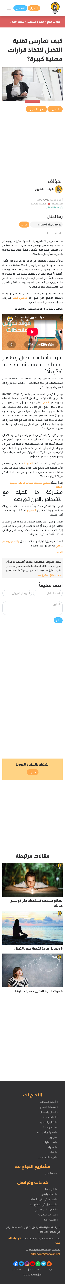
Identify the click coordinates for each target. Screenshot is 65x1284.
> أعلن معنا (51, 1189)
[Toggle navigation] (9, 8)
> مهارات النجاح (49, 1106)
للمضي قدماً (20, 297)
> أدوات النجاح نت (48, 1157)
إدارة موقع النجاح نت (49, 574)
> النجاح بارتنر (50, 1194)
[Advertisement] (32, 145)
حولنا (49, 1269)
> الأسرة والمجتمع (47, 1132)
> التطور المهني (49, 1122)
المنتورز (31, 510)
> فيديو (54, 1137)
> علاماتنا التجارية (48, 1214)
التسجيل (20, 8)
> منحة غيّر (51, 1173)
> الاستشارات (50, 1142)
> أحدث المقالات (49, 1101)
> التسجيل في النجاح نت (44, 1204)
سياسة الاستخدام (20, 1269)
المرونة (28, 463)
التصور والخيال (38, 203)
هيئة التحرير (44, 189)
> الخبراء (53, 1147)
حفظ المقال (53, 207)
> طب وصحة (50, 1127)
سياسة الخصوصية (37, 1269)
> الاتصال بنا (51, 1219)
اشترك (32, 772)
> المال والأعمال (49, 1111)
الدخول (34, 8)
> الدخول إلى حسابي (46, 1209)
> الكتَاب (53, 1152)
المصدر (58, 552)
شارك (24, 224)
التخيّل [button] (55, 109)
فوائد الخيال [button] (36, 109)
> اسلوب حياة (50, 1117)
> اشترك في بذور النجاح (44, 1199)
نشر (58, 620)
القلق (46, 402)
